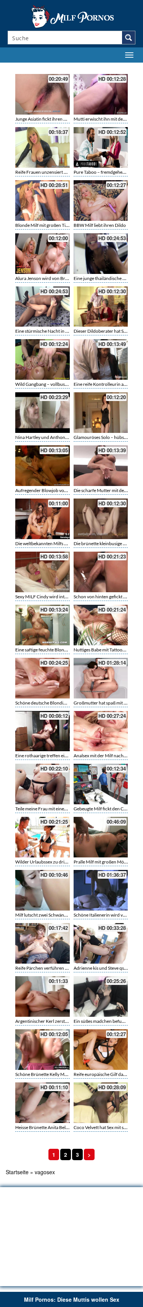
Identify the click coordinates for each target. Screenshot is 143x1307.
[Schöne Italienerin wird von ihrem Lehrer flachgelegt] (101, 890)
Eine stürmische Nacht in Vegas (46, 331)
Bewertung (123, 67)
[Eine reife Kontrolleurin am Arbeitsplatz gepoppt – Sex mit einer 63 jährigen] (101, 359)
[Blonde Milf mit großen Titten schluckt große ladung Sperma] (42, 200)
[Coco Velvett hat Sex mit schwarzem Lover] (101, 1102)
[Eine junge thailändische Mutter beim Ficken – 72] (101, 253)
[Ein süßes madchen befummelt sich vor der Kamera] (101, 996)
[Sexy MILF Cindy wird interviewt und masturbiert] (42, 572)
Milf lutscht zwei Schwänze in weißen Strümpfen (63, 915)
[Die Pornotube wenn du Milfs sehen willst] (72, 16)
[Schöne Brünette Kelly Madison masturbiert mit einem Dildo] (42, 1049)
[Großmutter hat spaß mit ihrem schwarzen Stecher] (101, 678)
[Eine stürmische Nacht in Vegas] (42, 306)
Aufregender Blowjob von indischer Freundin (60, 490)
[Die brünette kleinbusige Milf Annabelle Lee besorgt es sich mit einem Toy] (101, 519)
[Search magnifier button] (128, 37)
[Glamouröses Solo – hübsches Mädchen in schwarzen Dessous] (101, 412)
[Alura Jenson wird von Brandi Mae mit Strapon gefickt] (42, 253)
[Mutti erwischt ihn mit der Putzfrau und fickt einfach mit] (101, 94)
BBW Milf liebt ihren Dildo (100, 225)
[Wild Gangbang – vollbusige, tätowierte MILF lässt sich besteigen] (42, 359)
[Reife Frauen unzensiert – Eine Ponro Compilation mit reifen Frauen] (42, 147)
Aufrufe (105, 67)
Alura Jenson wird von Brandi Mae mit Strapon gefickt (68, 278)
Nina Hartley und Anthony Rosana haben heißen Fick (67, 437)
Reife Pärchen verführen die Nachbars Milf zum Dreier (69, 968)
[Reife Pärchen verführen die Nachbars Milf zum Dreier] (42, 943)
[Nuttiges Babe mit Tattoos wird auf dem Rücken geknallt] (101, 625)
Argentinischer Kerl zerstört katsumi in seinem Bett (65, 1021)
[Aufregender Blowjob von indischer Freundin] (42, 465)
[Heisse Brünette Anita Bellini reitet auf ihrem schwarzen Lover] (42, 1102)
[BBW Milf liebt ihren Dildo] (101, 200)
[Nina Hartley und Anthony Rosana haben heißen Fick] (42, 412)
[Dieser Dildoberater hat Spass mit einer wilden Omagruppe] (101, 306)
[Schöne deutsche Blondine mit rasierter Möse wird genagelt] (42, 678)
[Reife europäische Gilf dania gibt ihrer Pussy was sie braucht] (101, 1049)
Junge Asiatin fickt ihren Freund (46, 119)
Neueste (90, 67)
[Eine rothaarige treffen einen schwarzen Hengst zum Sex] (42, 731)
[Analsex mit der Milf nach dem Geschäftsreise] (101, 731)
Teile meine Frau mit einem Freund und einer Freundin (69, 809)
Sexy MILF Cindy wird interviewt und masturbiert (63, 596)
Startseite (17, 1172)
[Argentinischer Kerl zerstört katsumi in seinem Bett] (42, 996)
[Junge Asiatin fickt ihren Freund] (42, 94)
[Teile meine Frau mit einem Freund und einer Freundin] (42, 784)
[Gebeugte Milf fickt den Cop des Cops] (101, 784)
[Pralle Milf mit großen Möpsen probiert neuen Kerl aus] (101, 837)
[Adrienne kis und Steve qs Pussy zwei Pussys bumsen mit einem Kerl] (101, 943)
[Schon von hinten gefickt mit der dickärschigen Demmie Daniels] (101, 572)
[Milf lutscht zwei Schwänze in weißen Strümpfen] (42, 890)
